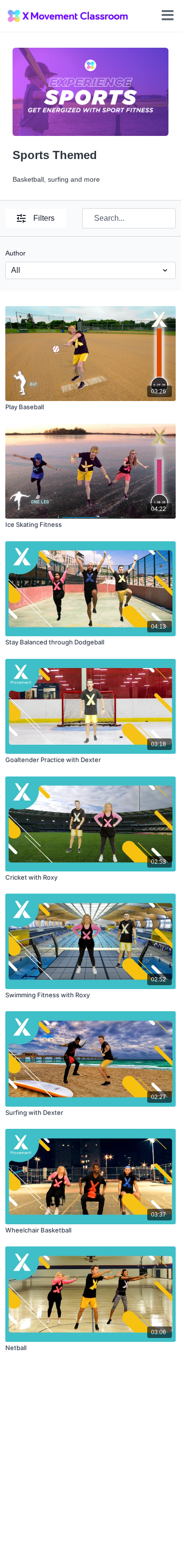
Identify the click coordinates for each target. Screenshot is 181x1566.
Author (15, 253)
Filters (44, 218)
